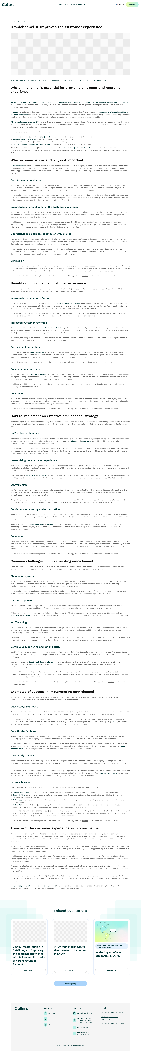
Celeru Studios (76, 4)
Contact (132, 4)
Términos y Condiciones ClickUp (112, 1023)
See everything (70, 984)
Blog (86, 4)
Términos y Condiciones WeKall (112, 1012)
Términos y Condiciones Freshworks (109, 1018)
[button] (63, 4)
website (85, 276)
